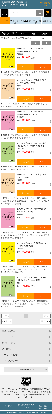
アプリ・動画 (36, 22)
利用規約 (8, 406)
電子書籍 (47, 21)
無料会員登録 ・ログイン (45, 4)
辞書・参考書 (15, 22)
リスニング (26, 21)
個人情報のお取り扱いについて (26, 406)
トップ (5, 21)
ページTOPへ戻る (26, 369)
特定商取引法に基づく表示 (43, 406)
